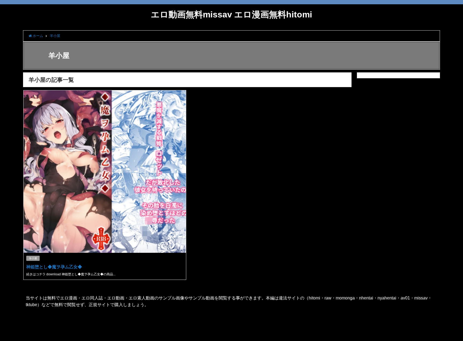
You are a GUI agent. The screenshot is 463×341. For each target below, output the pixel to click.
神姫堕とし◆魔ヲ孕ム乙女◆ (54, 267)
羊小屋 (33, 258)
